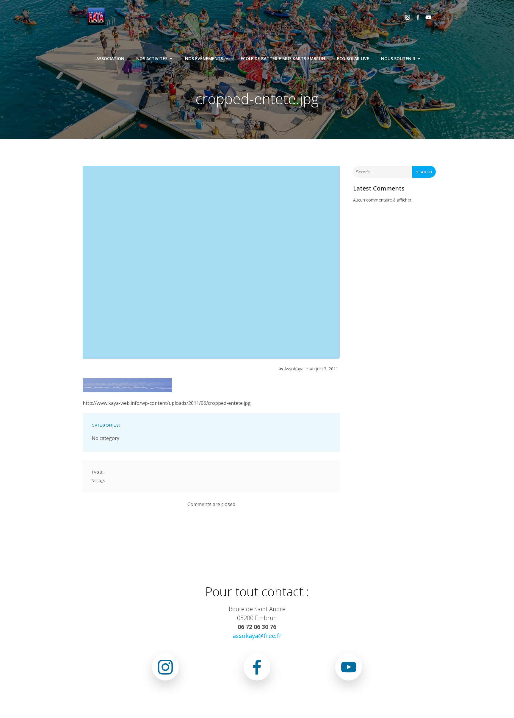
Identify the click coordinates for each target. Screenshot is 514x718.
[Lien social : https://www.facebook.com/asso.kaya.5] (415, 17)
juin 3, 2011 (327, 369)
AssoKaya (293, 369)
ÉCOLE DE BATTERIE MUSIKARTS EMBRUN (283, 58)
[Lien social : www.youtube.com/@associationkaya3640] (426, 17)
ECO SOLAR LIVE (353, 58)
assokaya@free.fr (257, 636)
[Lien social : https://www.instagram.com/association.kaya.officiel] (405, 17)
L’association (108, 58)
